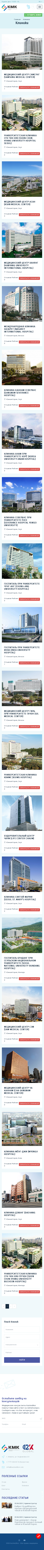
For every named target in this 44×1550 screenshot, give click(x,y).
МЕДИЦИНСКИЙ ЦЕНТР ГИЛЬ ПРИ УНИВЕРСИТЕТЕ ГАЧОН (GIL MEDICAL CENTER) (21, 713)
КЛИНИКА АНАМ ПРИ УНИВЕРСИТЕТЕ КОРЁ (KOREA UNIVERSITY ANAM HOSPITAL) (20, 456)
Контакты (6, 1489)
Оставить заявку (34, 15)
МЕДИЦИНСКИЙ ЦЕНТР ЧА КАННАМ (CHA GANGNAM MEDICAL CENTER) (18, 1090)
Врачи (24, 1482)
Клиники (25, 1485)
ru (40, 2)
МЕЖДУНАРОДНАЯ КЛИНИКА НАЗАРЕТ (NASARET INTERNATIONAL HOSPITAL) (19, 329)
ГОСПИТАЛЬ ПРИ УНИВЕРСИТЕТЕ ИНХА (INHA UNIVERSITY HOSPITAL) (22, 650)
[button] (33, 6)
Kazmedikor (14, 1543)
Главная (17, 19)
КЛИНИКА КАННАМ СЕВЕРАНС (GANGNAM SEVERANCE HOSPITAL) (20, 393)
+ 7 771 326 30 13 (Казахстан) (17, 1462)
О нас (4, 1482)
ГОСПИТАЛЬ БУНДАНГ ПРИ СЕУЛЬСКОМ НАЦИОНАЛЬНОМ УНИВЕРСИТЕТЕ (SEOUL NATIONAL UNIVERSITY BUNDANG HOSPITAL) (22, 963)
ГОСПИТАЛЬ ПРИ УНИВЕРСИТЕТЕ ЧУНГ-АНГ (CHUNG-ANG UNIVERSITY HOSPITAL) (22, 586)
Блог (3, 1485)
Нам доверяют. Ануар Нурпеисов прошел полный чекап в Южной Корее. (28, 1522)
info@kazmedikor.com (15, 1467)
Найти (22, 1360)
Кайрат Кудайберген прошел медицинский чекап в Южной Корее (26, 1508)
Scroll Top (42, 1499)
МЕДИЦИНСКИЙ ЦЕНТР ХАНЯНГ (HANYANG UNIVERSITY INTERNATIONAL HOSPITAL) (21, 265)
